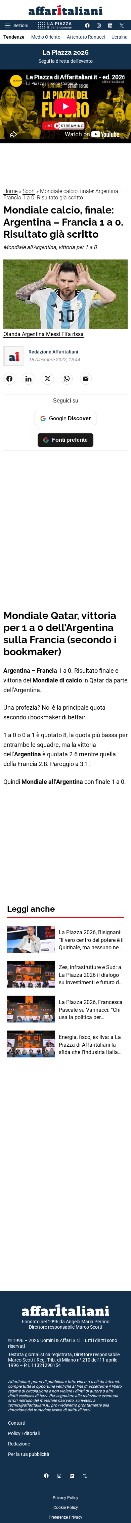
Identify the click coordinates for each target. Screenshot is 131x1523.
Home (10, 191)
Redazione (19, 1443)
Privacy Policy (65, 1497)
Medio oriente (45, 37)
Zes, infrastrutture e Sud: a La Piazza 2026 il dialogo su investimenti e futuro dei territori (91, 975)
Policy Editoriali (24, 1433)
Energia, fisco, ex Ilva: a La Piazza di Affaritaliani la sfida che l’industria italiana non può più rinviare (91, 1045)
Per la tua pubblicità (28, 1454)
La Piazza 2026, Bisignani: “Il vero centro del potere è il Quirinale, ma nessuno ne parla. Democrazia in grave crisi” (91, 940)
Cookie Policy (65, 1507)
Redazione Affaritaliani (53, 351)
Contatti (16, 1423)
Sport (29, 191)
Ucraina (120, 37)
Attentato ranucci (86, 37)
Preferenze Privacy (65, 1517)
